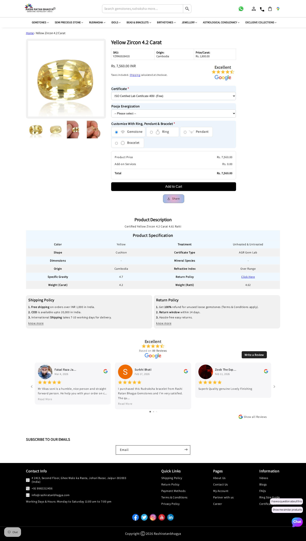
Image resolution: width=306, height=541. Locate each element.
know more (36, 323)
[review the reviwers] (105, 372)
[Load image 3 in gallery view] (76, 130)
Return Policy (170, 484)
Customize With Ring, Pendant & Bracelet (143, 124)
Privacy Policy (170, 504)
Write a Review (254, 355)
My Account (221, 491)
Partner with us (223, 497)
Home (30, 33)
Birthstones (165, 22)
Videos (263, 478)
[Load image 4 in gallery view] (96, 130)
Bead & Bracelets (138, 22)
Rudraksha (96, 22)
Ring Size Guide (269, 497)
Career (217, 504)
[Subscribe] (185, 449)
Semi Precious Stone (68, 22)
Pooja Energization (125, 106)
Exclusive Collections (259, 22)
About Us (219, 478)
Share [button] (176, 198)
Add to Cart (173, 186)
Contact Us (220, 484)
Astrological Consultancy (220, 22)
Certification (267, 504)
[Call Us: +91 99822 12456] (28, 488)
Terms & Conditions (174, 497)
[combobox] (146, 9)
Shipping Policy (171, 478)
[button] (270, 8)
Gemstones (39, 22)
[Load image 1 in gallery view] (36, 130)
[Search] (187, 9)
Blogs (263, 484)
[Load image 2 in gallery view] (56, 130)
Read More (45, 399)
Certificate (120, 89)
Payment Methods (173, 491)
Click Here (248, 277)
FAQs (262, 491)
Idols (114, 22)
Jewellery (188, 22)
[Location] (278, 9)
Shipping (135, 74)
